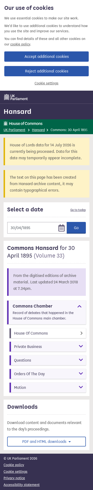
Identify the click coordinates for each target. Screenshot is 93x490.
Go (76, 228)
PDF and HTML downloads (44, 441)
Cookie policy (14, 465)
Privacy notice (14, 478)
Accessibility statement (22, 485)
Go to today (78, 210)
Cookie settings (46, 83)
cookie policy (20, 44)
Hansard (17, 111)
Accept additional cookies (47, 56)
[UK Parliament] (16, 97)
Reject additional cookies (46, 71)
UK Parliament (14, 130)
